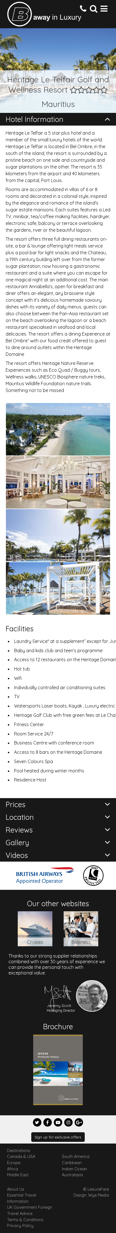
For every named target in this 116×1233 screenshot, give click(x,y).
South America (76, 1156)
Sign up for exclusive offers (58, 1137)
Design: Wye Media (91, 1195)
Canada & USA (21, 1156)
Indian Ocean (74, 1168)
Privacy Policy (20, 1225)
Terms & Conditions (25, 1219)
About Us (15, 1189)
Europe (13, 1162)
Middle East (17, 1174)
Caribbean (72, 1162)
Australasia (72, 1174)
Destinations (18, 1150)
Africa (12, 1168)
